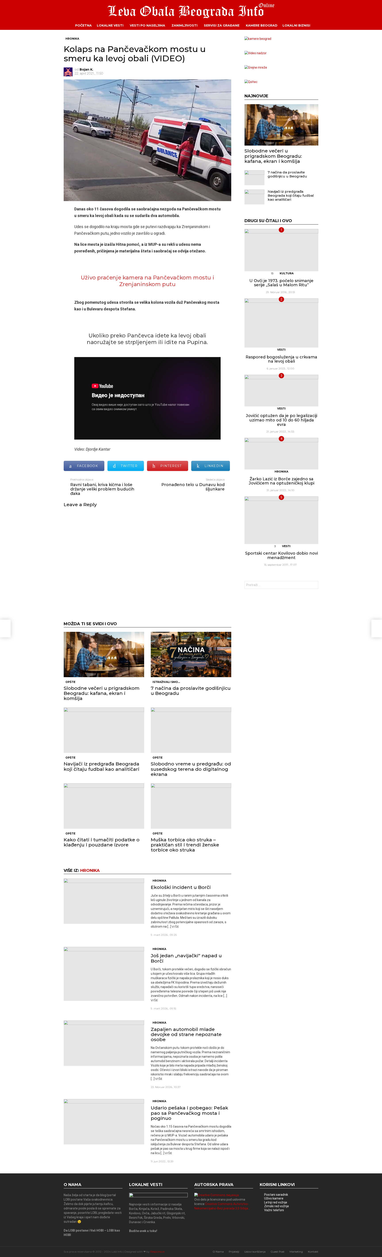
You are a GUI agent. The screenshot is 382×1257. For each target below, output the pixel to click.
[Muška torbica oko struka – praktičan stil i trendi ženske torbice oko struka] (191, 806)
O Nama (218, 1251)
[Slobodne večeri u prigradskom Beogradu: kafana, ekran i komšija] (104, 654)
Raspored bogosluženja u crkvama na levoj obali (281, 359)
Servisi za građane (221, 25)
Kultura (287, 273)
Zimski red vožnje (276, 1206)
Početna (83, 25)
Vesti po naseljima (147, 25)
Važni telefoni (274, 1210)
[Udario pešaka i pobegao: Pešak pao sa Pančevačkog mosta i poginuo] (104, 1121)
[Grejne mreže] (255, 67)
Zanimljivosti (184, 25)
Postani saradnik (276, 1194)
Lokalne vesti (110, 25)
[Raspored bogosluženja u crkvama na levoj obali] (281, 323)
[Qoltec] (251, 82)
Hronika (90, 870)
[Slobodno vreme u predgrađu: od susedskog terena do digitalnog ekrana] (191, 730)
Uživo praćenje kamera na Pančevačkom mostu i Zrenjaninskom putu (147, 280)
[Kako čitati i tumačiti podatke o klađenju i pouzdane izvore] (104, 806)
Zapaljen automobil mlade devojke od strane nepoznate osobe (186, 1034)
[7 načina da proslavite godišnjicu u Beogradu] (191, 654)
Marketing (296, 1251)
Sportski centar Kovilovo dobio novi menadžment (281, 555)
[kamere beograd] (257, 38)
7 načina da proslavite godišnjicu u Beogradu (191, 690)
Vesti (281, 349)
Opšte (70, 682)
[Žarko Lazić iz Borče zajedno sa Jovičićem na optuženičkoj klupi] (281, 453)
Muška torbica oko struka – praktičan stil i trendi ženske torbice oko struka (185, 845)
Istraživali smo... (166, 682)
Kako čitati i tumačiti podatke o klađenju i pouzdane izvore (101, 842)
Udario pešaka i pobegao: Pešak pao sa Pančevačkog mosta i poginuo (189, 1113)
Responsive (157, 1251)
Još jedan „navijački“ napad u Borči (186, 958)
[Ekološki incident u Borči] (104, 901)
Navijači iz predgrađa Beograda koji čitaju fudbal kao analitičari (101, 766)
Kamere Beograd (261, 25)
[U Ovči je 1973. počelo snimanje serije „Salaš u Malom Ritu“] (281, 250)
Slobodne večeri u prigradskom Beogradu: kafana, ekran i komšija (101, 693)
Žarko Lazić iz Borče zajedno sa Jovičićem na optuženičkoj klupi (281, 481)
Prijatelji (234, 1251)
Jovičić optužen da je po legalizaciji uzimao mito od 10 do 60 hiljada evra (281, 420)
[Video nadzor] (255, 53)
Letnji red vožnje (275, 1202)
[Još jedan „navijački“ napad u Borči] (104, 974)
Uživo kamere (273, 1198)
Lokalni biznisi (296, 25)
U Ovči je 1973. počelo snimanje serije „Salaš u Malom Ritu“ (281, 283)
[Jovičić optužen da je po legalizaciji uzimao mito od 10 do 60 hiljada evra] (281, 390)
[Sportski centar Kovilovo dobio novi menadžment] (281, 520)
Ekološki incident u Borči (181, 887)
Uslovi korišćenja (254, 1251)
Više (175, 926)
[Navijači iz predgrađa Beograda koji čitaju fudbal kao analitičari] (104, 730)
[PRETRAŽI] (321, 25)
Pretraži (313, 585)
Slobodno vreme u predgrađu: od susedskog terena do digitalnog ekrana (191, 769)
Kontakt (313, 1251)
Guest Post (278, 1251)
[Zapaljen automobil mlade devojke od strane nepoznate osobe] (104, 1043)
